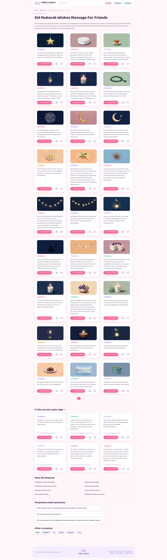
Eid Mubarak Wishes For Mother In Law (83, 433)
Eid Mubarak (43, 10)
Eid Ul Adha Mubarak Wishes (113, 465)
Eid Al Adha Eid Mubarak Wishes (81, 465)
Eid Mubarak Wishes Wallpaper (45, 482)
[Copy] (57, 63)
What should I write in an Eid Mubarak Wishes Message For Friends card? (62, 508)
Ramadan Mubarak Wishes (113, 433)
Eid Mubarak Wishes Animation (95, 494)
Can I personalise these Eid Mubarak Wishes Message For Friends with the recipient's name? (68, 520)
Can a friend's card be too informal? (49, 514)
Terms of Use (128, 553)
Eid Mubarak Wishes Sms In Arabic (46, 486)
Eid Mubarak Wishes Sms (43, 490)
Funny (79, 532)
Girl (54, 532)
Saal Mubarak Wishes (42, 494)
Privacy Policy (120, 553)
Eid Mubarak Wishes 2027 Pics (48, 433)
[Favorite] (61, 63)
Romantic (46, 532)
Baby (37, 532)
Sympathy (70, 532)
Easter (61, 532)
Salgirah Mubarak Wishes (46, 465)
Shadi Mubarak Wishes (92, 482)
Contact (112, 553)
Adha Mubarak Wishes (92, 486)
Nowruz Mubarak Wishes (92, 490)
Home (36, 10)
